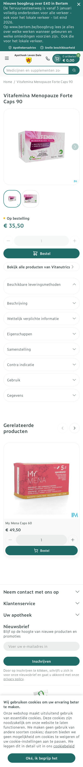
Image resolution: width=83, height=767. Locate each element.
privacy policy (13, 679)
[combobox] (36, 70)
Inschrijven (41, 661)
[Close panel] (78, 4)
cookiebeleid (63, 745)
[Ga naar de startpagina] (28, 58)
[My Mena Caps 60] (41, 481)
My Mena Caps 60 (18, 523)
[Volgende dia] (74, 428)
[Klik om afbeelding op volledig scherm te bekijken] (41, 147)
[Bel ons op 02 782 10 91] (48, 59)
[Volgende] (75, 146)
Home (7, 82)
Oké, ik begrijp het (41, 758)
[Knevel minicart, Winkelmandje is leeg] (57, 58)
